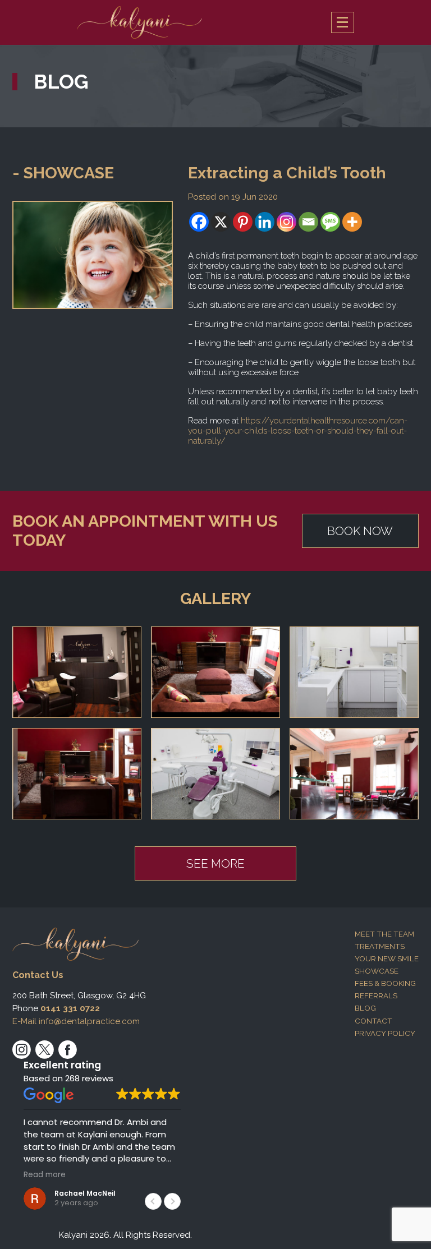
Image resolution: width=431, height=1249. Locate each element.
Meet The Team (384, 933)
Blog (365, 1007)
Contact (373, 1020)
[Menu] (342, 22)
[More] (352, 222)
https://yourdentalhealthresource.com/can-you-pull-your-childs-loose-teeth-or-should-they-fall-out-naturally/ (297, 431)
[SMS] (330, 222)
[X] (221, 222)
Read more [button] (45, 1175)
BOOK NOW (360, 531)
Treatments (380, 946)
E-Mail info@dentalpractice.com (76, 1021)
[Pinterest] (243, 222)
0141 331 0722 (70, 1008)
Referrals (376, 995)
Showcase (376, 970)
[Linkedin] (264, 222)
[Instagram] (286, 222)
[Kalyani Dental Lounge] (139, 22)
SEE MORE (215, 863)
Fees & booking (385, 983)
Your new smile (387, 958)
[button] (172, 1201)
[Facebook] (199, 222)
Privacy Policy (385, 1033)
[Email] (308, 222)
